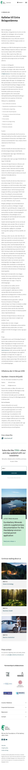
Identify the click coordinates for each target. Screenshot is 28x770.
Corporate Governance (14, 707)
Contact (14, 716)
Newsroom (14, 712)
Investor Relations (14, 702)
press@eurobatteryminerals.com (15, 654)
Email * (3, 468)
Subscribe (3, 745)
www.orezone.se (5, 350)
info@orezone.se (5, 73)
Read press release (10, 541)
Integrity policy (4, 747)
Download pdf (6, 438)
